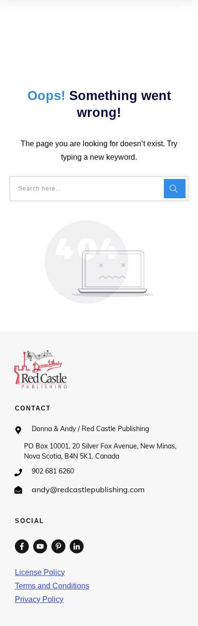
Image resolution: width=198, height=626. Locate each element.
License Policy (40, 572)
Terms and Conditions (52, 586)
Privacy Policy (39, 599)
